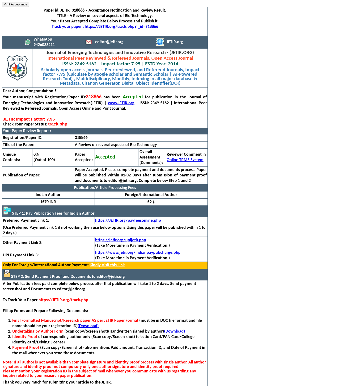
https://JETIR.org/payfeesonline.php (128, 220)
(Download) (88, 326)
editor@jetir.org (109, 42)
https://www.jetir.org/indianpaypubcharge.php (138, 252)
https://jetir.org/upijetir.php (120, 240)
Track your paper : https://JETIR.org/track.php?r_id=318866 (105, 27)
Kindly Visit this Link (107, 265)
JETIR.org (175, 42)
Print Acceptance (15, 4)
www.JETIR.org (121, 103)
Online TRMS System (185, 160)
